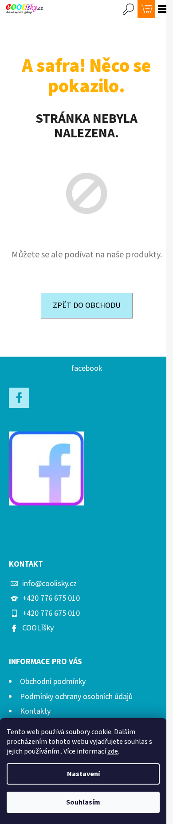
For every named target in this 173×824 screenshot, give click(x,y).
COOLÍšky (38, 628)
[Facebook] (19, 398)
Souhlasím (83, 802)
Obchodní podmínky (53, 681)
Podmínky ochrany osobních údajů (76, 696)
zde (112, 751)
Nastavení (83, 774)
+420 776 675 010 (51, 598)
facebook (86, 368)
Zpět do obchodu (87, 305)
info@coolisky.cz (49, 583)
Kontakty (35, 711)
